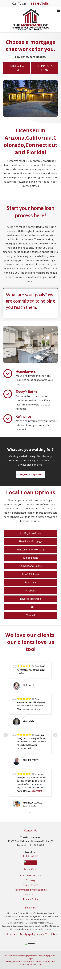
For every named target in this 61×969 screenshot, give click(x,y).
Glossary (30, 880)
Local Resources (31, 885)
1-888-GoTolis (30, 856)
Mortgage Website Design (18, 961)
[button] (30, 474)
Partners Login (36, 964)
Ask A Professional (30, 875)
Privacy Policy (30, 899)
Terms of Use (30, 894)
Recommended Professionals (31, 890)
